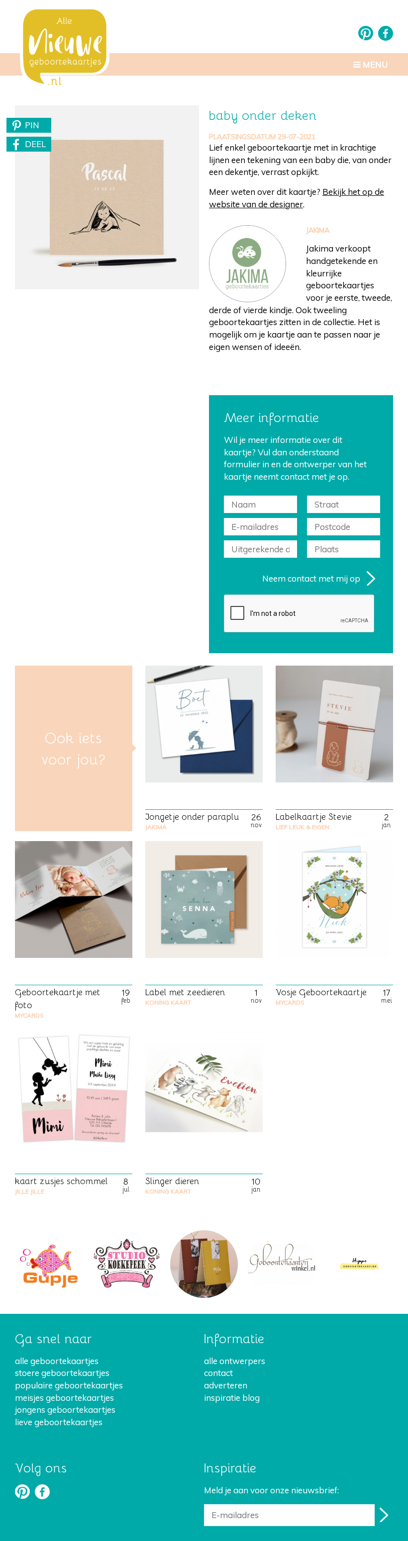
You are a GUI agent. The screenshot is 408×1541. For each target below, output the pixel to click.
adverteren (225, 1385)
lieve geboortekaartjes (58, 1422)
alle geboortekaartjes (57, 1361)
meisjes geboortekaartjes (64, 1397)
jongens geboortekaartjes (65, 1409)
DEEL (35, 144)
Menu (374, 64)
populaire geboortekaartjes (69, 1385)
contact (218, 1373)
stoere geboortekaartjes (62, 1373)
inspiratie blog (232, 1397)
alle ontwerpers (234, 1361)
